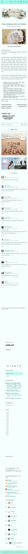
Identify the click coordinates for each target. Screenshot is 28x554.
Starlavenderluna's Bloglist (13, 398)
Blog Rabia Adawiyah (12, 486)
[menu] (2, 2)
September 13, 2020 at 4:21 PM (11, 240)
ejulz (7, 467)
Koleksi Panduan (7, 124)
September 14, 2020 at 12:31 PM (11, 251)
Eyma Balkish (14, 516)
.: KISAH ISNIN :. (10, 484)
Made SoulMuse (20, 552)
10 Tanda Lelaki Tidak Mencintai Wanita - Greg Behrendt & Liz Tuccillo (14, 395)
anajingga (9, 489)
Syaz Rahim (13, 520)
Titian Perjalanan (11, 496)
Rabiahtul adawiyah (9, 250)
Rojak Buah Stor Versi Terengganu (14, 391)
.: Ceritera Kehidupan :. (12, 483)
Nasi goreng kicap (10, 487)
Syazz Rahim (8, 186)
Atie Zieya (7, 239)
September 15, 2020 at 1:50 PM (11, 273)
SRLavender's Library (12, 393)
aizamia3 (9, 480)
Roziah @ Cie (14, 533)
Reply (2, 213)
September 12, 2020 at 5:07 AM (11, 209)
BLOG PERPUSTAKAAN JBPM (13, 383)
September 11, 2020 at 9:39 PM (11, 198)
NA (5, 176)
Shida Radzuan (8, 226)
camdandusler (14, 529)
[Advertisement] (14, 327)
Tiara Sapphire (8, 272)
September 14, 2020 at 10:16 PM (11, 262)
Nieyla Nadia (8, 197)
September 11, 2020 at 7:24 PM (11, 187)
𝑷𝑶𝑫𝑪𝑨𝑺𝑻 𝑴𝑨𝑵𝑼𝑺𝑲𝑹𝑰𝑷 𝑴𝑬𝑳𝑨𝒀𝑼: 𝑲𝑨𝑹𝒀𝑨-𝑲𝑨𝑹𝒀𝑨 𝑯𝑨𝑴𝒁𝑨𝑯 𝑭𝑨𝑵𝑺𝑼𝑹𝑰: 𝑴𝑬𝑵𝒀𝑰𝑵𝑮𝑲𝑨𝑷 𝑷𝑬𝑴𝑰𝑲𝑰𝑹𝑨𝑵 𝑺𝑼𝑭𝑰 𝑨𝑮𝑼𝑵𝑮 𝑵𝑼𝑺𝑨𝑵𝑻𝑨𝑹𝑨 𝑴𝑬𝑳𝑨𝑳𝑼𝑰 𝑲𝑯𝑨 (14, 386)
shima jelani (7, 217)
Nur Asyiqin (7, 208)
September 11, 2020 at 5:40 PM (11, 177)
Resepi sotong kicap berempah (13, 490)
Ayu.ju (6, 261)
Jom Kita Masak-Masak (12, 390)
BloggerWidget (19, 546)
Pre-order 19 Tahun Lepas (12, 481)
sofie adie (13, 507)
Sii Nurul (13, 511)
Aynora (12, 538)
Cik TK (6, 281)
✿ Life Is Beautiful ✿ (12, 492)
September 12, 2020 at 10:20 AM (12, 218)
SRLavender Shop (10, 405)
